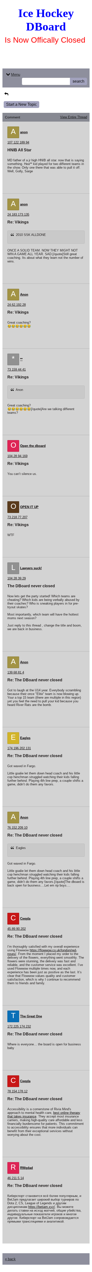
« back (10, 1259)
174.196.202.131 (19, 748)
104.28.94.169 (17, 456)
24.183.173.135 (18, 214)
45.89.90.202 (16, 929)
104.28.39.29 (16, 578)
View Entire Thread (73, 117)
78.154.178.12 (17, 1091)
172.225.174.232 (19, 1026)
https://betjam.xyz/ (41, 1207)
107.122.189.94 (18, 142)
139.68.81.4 (15, 672)
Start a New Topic (21, 104)
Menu (15, 74)
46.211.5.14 (15, 1178)
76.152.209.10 (17, 827)
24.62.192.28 (16, 305)
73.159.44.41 (16, 369)
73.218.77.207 (17, 517)
